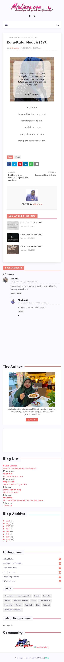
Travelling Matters (32, 577)
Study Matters (32, 572)
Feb (8, 534)
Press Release (44, 600)
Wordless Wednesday (12, 610)
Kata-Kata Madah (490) (31, 223)
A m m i (14, 278)
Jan (7, 537)
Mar (8, 531)
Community (9, 596)
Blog (47, 658)
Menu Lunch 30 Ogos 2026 (15, 484)
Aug (8, 523)
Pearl (15, 37)
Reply (13, 293)
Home (9, 37)
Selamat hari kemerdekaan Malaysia (19, 468)
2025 (8, 526)
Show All (8, 505)
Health (7, 600)
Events (36, 596)
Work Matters (32, 581)
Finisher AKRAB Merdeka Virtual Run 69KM (23, 500)
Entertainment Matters (32, 563)
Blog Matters (32, 559)
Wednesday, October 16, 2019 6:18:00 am (33, 303)
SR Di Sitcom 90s (10, 492)
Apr (8, 529)
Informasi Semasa (21, 600)
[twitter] (34, 16)
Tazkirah (28, 605)
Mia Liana (14, 48)
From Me (47, 596)
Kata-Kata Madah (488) (31, 246)
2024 (8, 539)
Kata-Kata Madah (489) (31, 235)
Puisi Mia (8, 605)
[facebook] (29, 16)
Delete (19, 293)
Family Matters (32, 568)
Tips (37, 605)
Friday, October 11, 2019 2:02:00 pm (24, 282)
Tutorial (46, 605)
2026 (8, 521)
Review (19, 605)
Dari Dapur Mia (24, 596)
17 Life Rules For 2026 (13, 476)
